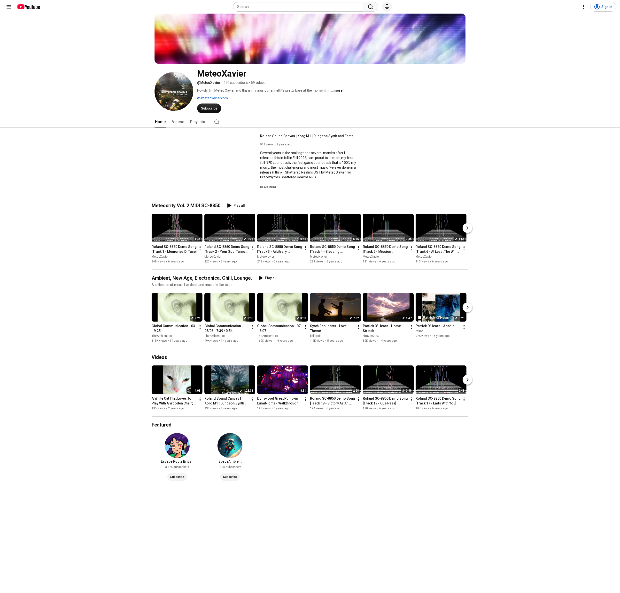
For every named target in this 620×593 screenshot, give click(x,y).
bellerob (315, 336)
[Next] (467, 228)
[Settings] (583, 7)
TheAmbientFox (162, 336)
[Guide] (9, 7)
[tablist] (310, 122)
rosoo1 (420, 331)
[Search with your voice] (387, 7)
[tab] (160, 122)
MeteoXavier (160, 256)
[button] (268, 186)
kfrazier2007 (371, 336)
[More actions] (200, 248)
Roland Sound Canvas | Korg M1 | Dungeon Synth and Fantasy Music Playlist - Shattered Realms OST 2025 (308, 136)
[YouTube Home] (28, 7)
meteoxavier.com (214, 98)
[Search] (370, 7)
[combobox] (299, 7)
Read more (268, 187)
